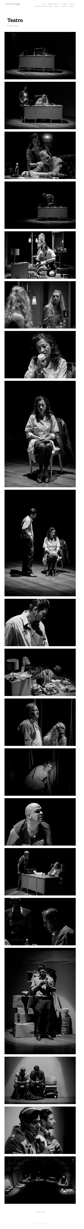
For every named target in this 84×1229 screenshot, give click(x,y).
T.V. (60, 4)
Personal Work (52, 4)
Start (44, 4)
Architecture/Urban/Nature (43, 6)
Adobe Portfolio (43, 1223)
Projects (63, 6)
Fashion (65, 4)
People (72, 4)
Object (56, 6)
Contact (71, 6)
